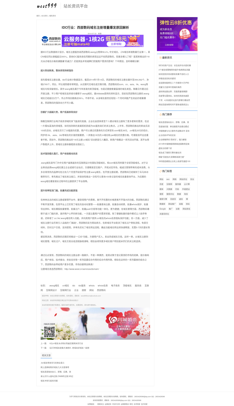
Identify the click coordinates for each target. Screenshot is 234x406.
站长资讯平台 (76, 6)
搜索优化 (170, 194)
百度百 (173, 199)
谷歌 (178, 208)
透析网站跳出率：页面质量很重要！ (174, 91)
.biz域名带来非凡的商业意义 (52, 362)
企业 (76, 290)
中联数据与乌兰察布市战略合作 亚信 (174, 130)
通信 (181, 199)
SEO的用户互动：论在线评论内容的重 (175, 65)
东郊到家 (137, 404)
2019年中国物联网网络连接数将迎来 (174, 143)
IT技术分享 (116, 404)
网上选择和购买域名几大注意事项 (55, 367)
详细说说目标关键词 (167, 78)
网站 (91, 290)
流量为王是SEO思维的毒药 (170, 87)
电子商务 (115, 285)
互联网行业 (65, 290)
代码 (177, 189)
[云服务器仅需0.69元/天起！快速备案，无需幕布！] (177, 34)
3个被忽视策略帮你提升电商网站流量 (174, 69)
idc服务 (82, 285)
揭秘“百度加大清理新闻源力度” (172, 156)
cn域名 (65, 285)
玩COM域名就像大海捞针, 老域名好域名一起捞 (69, 347)
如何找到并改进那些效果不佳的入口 (174, 74)
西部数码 (101, 290)
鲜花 (131, 404)
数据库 (162, 203)
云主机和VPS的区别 (167, 135)
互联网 (169, 184)
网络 (174, 179)
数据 (179, 194)
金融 (181, 203)
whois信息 (103, 285)
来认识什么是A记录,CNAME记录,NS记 (57, 376)
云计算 (187, 184)
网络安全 (100, 404)
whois (92, 285)
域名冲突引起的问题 (49, 380)
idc (73, 285)
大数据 (169, 189)
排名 (188, 203)
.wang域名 (54, 285)
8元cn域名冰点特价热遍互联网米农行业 (66, 343)
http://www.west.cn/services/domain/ (81, 268)
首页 (38, 16)
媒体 (161, 189)
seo (168, 179)
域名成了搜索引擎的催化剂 (170, 152)
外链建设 (186, 189)
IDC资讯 (44, 16)
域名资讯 (52, 16)
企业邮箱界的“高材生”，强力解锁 (172, 139)
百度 (161, 184)
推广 (171, 208)
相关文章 (46, 355)
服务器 (178, 184)
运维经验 (108, 404)
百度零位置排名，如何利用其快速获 (174, 95)
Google (163, 208)
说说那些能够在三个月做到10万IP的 (174, 82)
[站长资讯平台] (47, 5)
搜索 (84, 290)
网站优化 (183, 179)
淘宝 (186, 194)
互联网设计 (51, 290)
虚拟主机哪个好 (165, 148)
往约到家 (144, 404)
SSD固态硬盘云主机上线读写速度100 (174, 161)
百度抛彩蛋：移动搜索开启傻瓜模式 (174, 126)
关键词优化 (164, 213)
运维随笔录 (125, 404)
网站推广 (172, 203)
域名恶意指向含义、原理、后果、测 (56, 371)
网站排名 (186, 208)
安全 (192, 179)
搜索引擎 (163, 199)
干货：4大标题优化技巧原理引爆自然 (174, 100)
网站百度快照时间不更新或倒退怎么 (174, 104)
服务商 (138, 285)
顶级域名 (127, 285)
